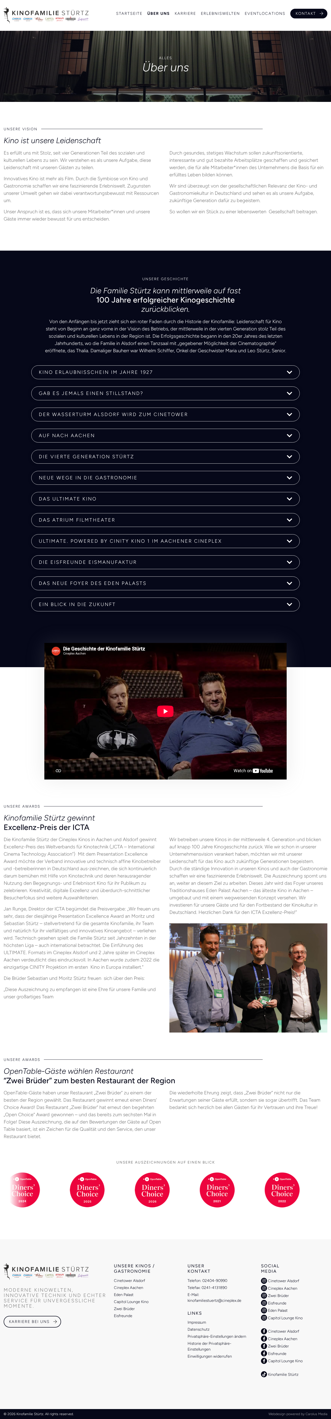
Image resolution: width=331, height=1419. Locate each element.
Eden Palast (124, 1294)
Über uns (158, 14)
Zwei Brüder (124, 1308)
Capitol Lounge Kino (131, 1301)
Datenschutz (199, 1329)
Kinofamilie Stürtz (283, 1374)
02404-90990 (214, 1280)
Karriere (185, 14)
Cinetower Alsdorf (129, 1280)
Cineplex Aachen (128, 1287)
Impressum (197, 1322)
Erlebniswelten (220, 14)
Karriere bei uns (29, 1321)
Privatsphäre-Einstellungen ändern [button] (217, 1336)
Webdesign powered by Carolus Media (297, 1414)
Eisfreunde (123, 1315)
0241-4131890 (214, 1287)
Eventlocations (265, 14)
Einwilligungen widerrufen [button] (210, 1356)
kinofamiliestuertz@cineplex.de (214, 1300)
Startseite (129, 14)
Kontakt (306, 13)
